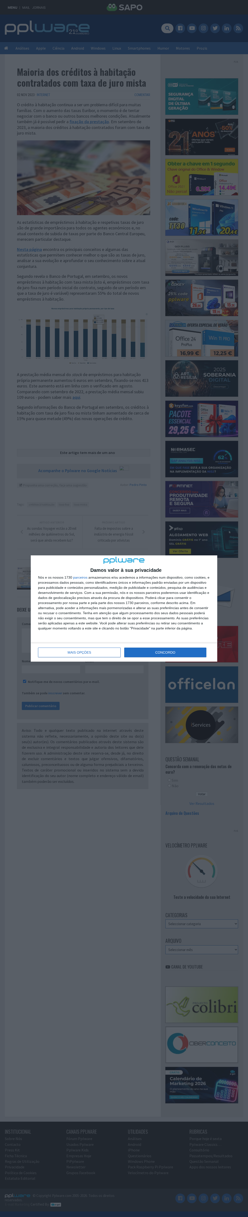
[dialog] (124, 608)
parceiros (80, 577)
